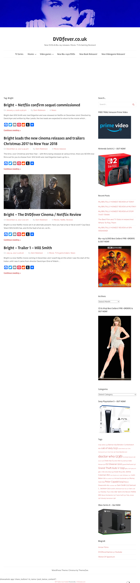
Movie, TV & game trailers (59, 253)
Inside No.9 (119, 472)
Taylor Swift (121, 495)
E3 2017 (116, 461)
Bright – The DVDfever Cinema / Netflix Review (42, 214)
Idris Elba (109, 472)
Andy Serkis (103, 445)
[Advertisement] (70, 76)
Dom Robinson (39, 110)
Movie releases (60, 149)
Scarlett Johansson (117, 488)
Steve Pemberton (109, 495)
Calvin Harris (122, 448)
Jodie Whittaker (124, 475)
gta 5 (128, 468)
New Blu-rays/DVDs (66, 54)
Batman (112, 445)
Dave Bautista (121, 452)
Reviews (69, 220)
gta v (101, 472)
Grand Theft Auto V (111, 468)
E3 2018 (124, 461)
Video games (45, 54)
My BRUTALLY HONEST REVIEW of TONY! (116, 202)
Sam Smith (123, 485)
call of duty (109, 448)
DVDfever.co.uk (70, 39)
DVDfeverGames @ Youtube (110, 552)
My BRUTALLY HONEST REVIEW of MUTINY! (117, 207)
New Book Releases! (88, 54)
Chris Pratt (111, 452)
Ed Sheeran (114, 464)
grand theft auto (129, 464)
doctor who (110, 456)
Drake (108, 461)
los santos (110, 478)
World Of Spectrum (106, 557)
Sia (127, 488)
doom (101, 460)
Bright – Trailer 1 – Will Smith (28, 248)
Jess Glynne (114, 475)
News (54, 110)
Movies (31, 54)
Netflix (62, 220)
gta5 (133, 468)
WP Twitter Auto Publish (61, 582)
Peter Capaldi (114, 481)
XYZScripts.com (80, 582)
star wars (119, 492)
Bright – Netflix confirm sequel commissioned (42, 105)
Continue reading (11, 130)
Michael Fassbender (121, 478)
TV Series (19, 54)
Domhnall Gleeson (129, 457)
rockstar (113, 485)
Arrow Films (103, 547)
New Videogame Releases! (113, 54)
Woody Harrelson (108, 498)
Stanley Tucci (107, 492)
